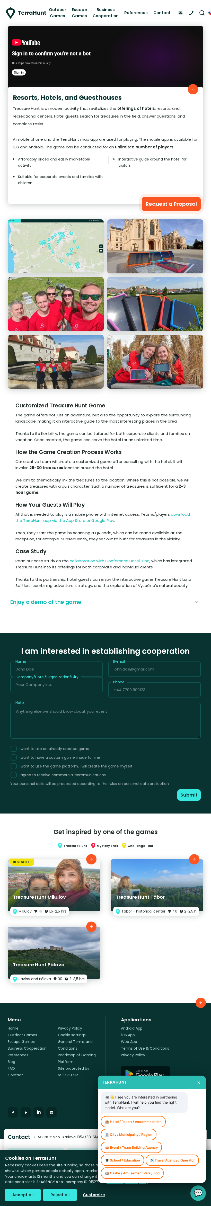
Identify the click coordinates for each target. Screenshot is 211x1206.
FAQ (11, 1068)
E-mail (119, 661)
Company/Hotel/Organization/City (46, 677)
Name (20, 661)
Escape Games (79, 13)
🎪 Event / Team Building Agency (131, 1147)
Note (19, 702)
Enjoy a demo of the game (45, 602)
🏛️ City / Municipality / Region (128, 1134)
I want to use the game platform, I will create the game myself (75, 766)
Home (13, 1028)
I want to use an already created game (54, 748)
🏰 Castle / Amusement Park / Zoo (132, 1173)
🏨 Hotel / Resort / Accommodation (133, 1122)
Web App (129, 1041)
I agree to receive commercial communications (62, 775)
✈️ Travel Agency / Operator (172, 1160)
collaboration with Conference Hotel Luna (110, 561)
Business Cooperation (106, 13)
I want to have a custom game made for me (59, 757)
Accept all (22, 1195)
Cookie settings (72, 1035)
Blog (11, 1061)
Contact (162, 12)
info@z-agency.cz (182, 12)
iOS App (128, 1035)
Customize (94, 1195)
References (136, 12)
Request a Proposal (171, 204)
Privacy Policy (70, 1028)
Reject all (59, 1195)
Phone (119, 682)
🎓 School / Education (122, 1160)
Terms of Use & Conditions (145, 1048)
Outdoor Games (57, 13)
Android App (132, 1028)
